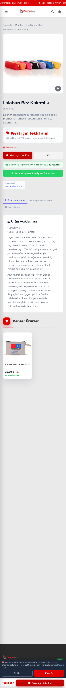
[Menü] (6, 11)
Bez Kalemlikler (34, 25)
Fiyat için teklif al (19, 155)
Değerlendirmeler (42, 200)
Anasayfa (7, 25)
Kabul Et (49, 673)
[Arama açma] (52, 11)
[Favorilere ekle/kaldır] (48, 155)
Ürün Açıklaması (16, 200)
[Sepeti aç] (59, 11)
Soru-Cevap (14, 207)
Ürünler (19, 25)
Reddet (17, 673)
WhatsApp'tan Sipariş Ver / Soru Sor (34, 173)
